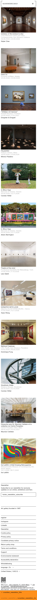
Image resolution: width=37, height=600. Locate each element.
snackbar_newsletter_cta (27, 598)
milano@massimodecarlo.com (18, 586)
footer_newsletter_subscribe (13, 494)
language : (5, 567)
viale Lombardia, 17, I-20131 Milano (19, 585)
